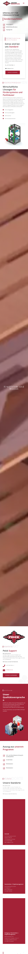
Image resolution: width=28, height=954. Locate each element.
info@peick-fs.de (10, 68)
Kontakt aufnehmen (12, 72)
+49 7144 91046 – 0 (11, 65)
